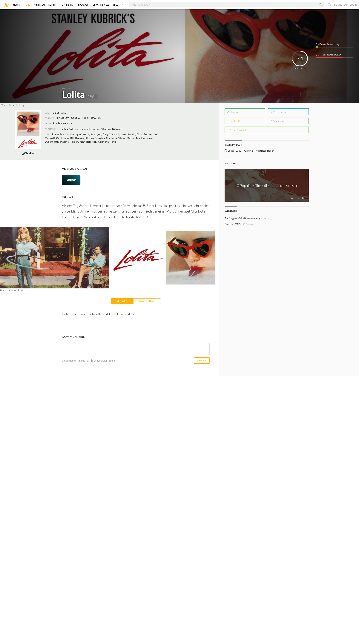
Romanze (63, 118)
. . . (124, 3)
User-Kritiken (147, 301)
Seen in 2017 (232, 224)
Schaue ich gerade (238, 130)
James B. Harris (89, 128)
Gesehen (234, 111)
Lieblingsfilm (235, 121)
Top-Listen (67, 5)
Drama (75, 118)
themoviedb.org (16, 105)
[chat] (330, 5)
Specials (83, 5)
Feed (116, 5)
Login (353, 5)
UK (99, 118)
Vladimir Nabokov (112, 128)
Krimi (85, 118)
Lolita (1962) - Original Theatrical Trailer (250, 150)
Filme (27, 5)
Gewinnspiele (101, 5)
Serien (52, 5)
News (16, 5)
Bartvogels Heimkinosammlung (242, 218)
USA (93, 118)
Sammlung (278, 121)
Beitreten (340, 5)
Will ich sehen (279, 111)
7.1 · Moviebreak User (328, 54)
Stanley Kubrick (68, 128)
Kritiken (39, 5)
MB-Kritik (122, 301)
